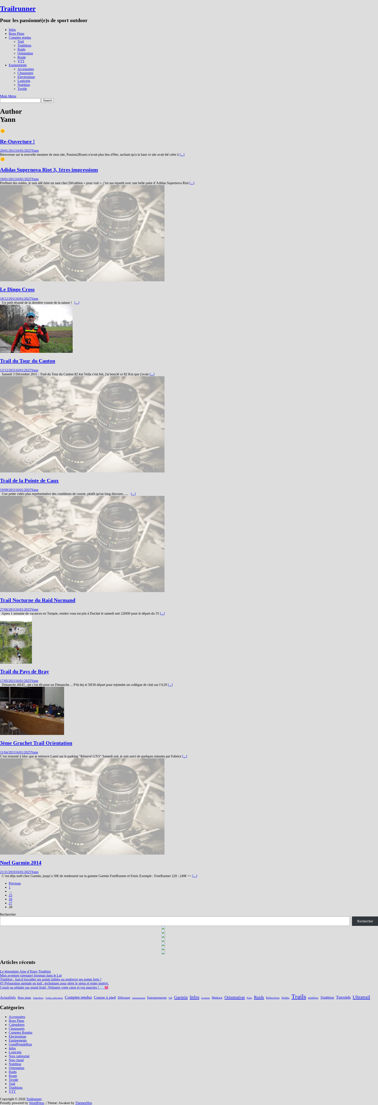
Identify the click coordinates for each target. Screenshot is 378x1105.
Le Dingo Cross (17, 289)
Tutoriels (343, 997)
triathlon (313, 997)
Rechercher (8, 914)
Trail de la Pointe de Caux (29, 480)
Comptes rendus (20, 37)
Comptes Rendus (20, 1032)
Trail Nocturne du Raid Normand (37, 600)
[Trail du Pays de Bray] (16, 662)
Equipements (18, 65)
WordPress (36, 1103)
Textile (22, 89)
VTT (21, 61)
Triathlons (24, 45)
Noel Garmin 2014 (20, 862)
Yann (35, 150)
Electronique (26, 77)
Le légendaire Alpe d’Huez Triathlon (25, 971)
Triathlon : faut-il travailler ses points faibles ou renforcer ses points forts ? (51, 979)
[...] (182, 154)
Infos (12, 29)
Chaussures (25, 73)
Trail (21, 41)
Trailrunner (18, 8)
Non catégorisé (19, 1056)
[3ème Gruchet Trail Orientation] (32, 734)
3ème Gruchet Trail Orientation (36, 743)
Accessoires (26, 69)
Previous (15, 883)
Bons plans (24, 997)
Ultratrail (361, 997)
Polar (249, 998)
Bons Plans (16, 33)
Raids (21, 49)
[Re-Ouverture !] (2, 132)
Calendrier (38, 998)
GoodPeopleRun (20, 1044)
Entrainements (157, 997)
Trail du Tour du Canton (27, 361)
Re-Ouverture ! (17, 141)
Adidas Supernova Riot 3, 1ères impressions (49, 170)
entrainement (138, 998)
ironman (205, 998)
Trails (298, 996)
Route (22, 57)
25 (10, 895)
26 (10, 899)
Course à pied (105, 997)
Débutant (124, 997)
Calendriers (16, 1024)
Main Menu (8, 96)
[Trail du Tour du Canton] (36, 351)
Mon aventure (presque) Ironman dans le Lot (31, 975)
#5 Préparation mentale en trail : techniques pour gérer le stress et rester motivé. (54, 983)
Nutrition (24, 85)
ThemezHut (83, 1103)
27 (10, 903)
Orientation (25, 53)
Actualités (8, 997)
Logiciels (24, 81)
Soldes (285, 997)
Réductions (273, 997)
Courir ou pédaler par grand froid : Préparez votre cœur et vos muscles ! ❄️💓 (54, 987)
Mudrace (217, 997)
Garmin (181, 997)
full (170, 998)
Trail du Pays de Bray (24, 671)
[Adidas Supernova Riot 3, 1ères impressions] (2, 160)
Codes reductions (54, 998)
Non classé (16, 1060)
